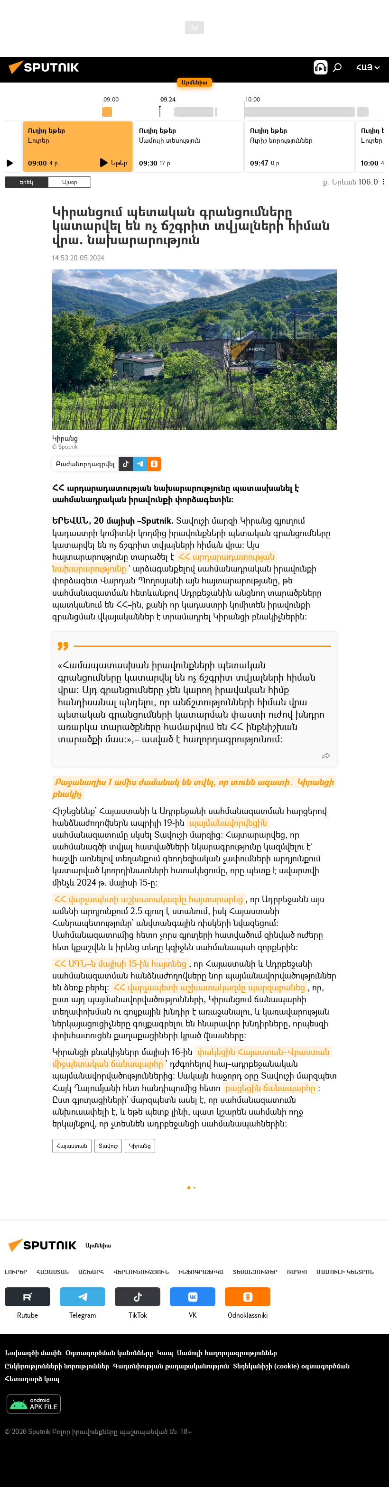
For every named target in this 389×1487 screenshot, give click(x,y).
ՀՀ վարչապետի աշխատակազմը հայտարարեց (149, 899)
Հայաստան (71, 1146)
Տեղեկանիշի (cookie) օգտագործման (291, 1365)
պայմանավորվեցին (228, 822)
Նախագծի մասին (33, 1352)
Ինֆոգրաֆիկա (200, 1272)
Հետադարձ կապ (32, 1378)
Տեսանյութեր (255, 1272)
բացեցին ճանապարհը (270, 1087)
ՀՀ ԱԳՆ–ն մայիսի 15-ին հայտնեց (120, 963)
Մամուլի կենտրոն (345, 1272)
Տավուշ (108, 1146)
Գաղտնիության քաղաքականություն (171, 1365)
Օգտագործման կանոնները (109, 1352)
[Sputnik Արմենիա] (46, 75)
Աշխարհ (91, 1272)
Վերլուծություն (141, 1272)
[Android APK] (33, 1405)
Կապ (165, 1352)
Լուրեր (38, 140)
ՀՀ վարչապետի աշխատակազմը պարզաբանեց (209, 987)
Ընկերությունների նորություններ (57, 1365)
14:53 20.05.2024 (78, 257)
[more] (325, 755)
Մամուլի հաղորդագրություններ (227, 1352)
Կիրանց (140, 1146)
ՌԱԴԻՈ (297, 1272)
